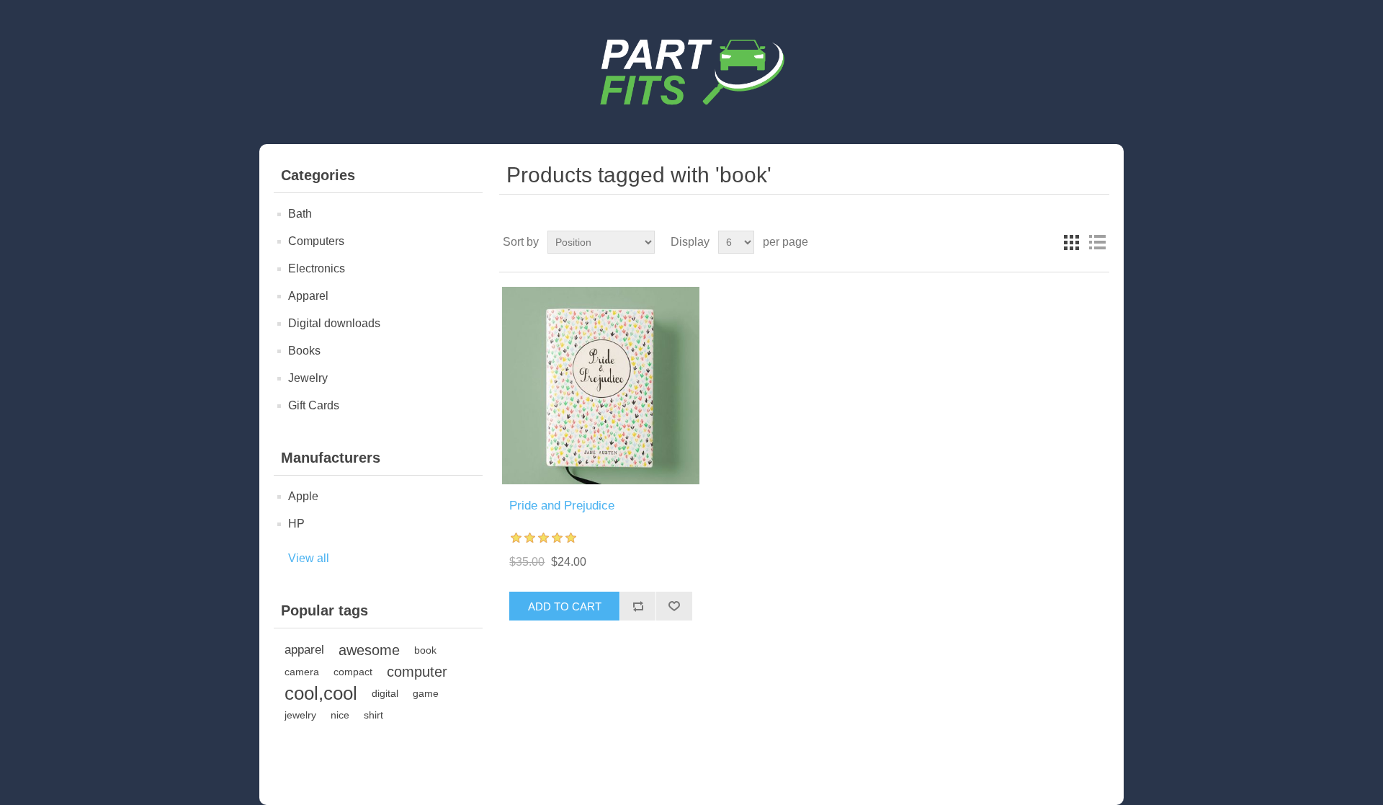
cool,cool (321, 693)
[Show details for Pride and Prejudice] (600, 385)
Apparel (308, 296)
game (426, 693)
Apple (303, 496)
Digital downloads (334, 323)
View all (308, 558)
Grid (1071, 242)
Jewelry (308, 378)
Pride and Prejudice (561, 505)
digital (385, 693)
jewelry (300, 715)
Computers (316, 241)
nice (340, 715)
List (1097, 242)
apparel (304, 650)
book (425, 650)
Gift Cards (313, 405)
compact (353, 671)
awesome (369, 650)
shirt (373, 715)
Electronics (316, 268)
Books (304, 350)
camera (302, 671)
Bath (300, 214)
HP (296, 523)
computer (417, 672)
